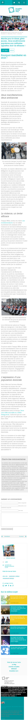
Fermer (3, 719)
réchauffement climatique (8, 578)
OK (16, 696)
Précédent (7, 536)
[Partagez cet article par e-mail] (4, 585)
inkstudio (11, 681)
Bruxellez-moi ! (14, 671)
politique (17, 576)
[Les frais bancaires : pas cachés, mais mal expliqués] (2, 703)
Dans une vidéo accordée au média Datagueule (12, 412)
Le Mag (14, 664)
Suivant (21, 536)
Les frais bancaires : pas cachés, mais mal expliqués (12, 707)
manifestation (12, 576)
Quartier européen (14, 667)
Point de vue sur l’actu (14, 662)
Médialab (14, 669)
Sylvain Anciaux (10, 558)
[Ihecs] (5, 688)
